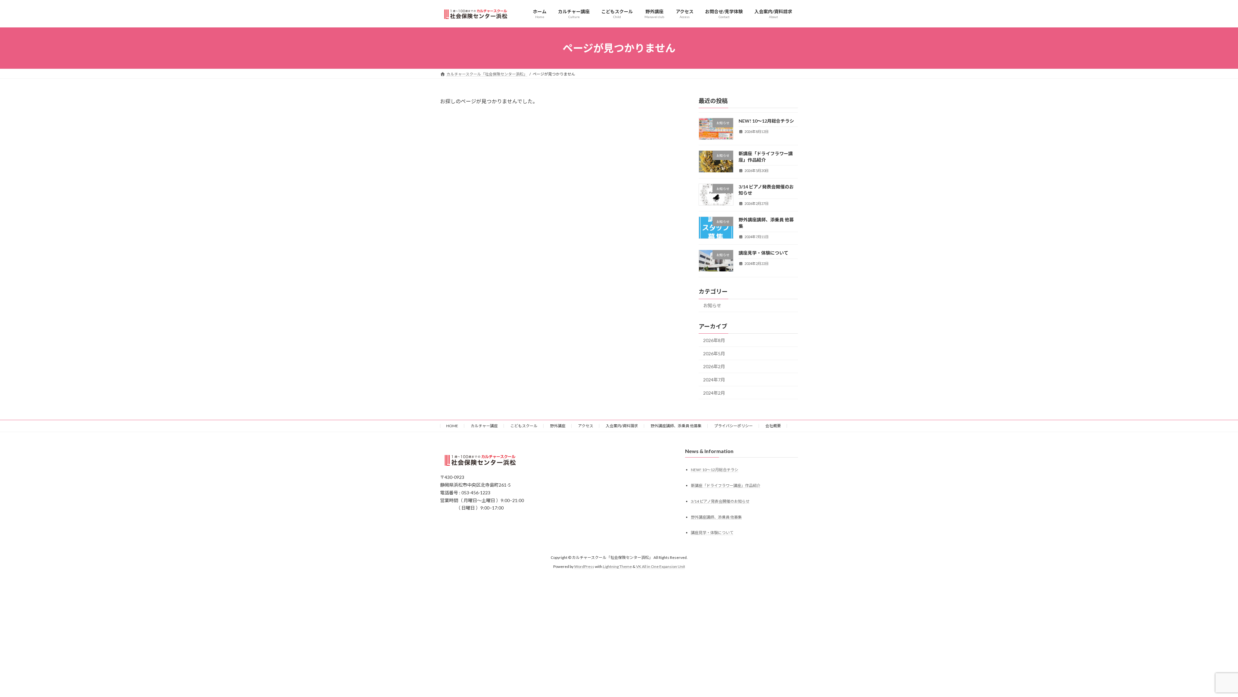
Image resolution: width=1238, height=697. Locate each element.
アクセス (585, 425)
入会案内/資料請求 (622, 425)
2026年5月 (714, 353)
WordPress (584, 566)
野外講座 (557, 425)
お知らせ (712, 305)
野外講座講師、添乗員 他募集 (676, 425)
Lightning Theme (617, 566)
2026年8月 (714, 340)
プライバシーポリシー (733, 425)
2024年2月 (714, 393)
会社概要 (773, 425)
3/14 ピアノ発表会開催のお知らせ (720, 501)
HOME (452, 425)
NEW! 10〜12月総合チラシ (766, 121)
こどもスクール (523, 425)
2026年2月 (714, 366)
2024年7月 (714, 379)
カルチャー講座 (484, 425)
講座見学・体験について (763, 253)
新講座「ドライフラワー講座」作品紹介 (726, 485)
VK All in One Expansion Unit (660, 566)
